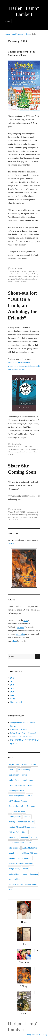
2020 (30, 271)
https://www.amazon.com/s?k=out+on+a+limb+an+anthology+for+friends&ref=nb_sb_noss (24, 366)
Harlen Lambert (17, 269)
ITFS (29, 843)
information (20, 634)
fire (10, 811)
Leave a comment (21, 282)
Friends (10, 452)
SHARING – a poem (18, 729)
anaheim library (24, 770)
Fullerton (27, 816)
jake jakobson (14, 848)
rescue (24, 874)
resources (20, 627)
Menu (7, 21)
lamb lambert (14, 853)
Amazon (12, 770)
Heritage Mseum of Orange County (22, 827)
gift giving (18, 276)
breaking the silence (28, 515)
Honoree (34, 837)
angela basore (14, 775)
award (24, 775)
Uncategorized (13, 274)
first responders (15, 816)
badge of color (14, 780)
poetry (16, 452)
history (25, 832)
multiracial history (25, 858)
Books (35, 271)
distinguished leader (16, 806)
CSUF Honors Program (18, 801)
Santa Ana (16, 520)
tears (10, 889)
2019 (12, 688)
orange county (14, 869)
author (29, 512)
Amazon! (11, 543)
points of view (23, 452)
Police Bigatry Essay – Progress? (23, 733)
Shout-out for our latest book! (21, 736)
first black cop (17, 517)
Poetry (12, 698)
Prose (30, 452)
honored (24, 837)
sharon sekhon (14, 879)
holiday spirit (27, 276)
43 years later (14, 764)
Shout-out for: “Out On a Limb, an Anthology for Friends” (23, 305)
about (14, 641)
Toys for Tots (20, 279)
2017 (12, 681)
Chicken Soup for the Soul (28, 274)
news (26, 620)
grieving (12, 822)
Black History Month (17, 785)
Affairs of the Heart (29, 764)
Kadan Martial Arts (29, 848)
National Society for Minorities (21, 863)
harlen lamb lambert (25, 822)
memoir (25, 517)
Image (24, 271)
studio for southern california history (23, 884)
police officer (14, 874)
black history (16, 515)
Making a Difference (30, 853)
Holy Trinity (13, 837)
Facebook (31, 806)
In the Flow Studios (16, 843)
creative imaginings (31, 449)
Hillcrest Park (14, 832)
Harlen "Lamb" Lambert (23, 1026)
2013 (12, 677)
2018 (12, 684)
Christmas (11, 276)
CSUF (29, 796)
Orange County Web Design (37, 1034)
